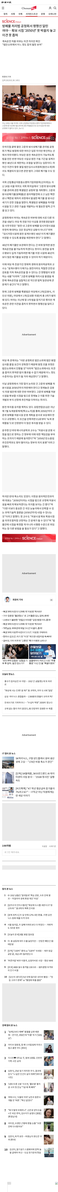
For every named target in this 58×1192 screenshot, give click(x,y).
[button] (3, 8)
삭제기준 (52, 846)
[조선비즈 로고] (29, 8)
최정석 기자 (6, 77)
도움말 (44, 846)
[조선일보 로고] (6, 2)
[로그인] (50, 8)
